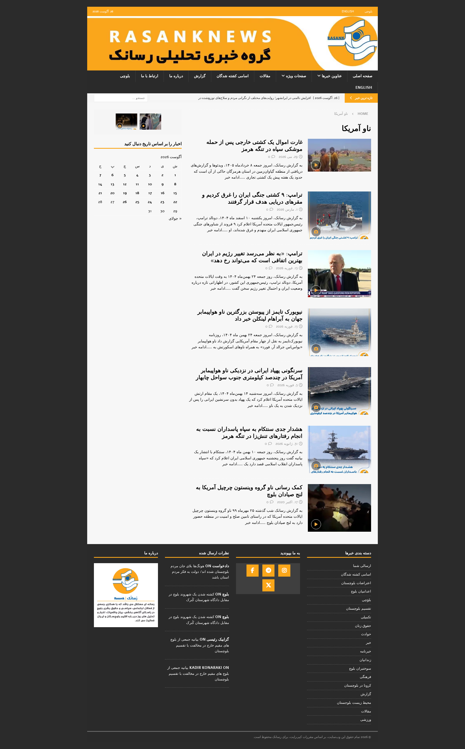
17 (150, 193)
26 (125, 201)
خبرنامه (365, 651)
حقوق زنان (363, 625)
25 (137, 201)
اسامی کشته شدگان (233, 76)
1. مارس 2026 (287, 209)
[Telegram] (268, 571)
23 (162, 201)
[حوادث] (339, 155)
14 (100, 184)
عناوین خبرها (332, 76)
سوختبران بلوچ (360, 668)
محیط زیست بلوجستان (354, 702)
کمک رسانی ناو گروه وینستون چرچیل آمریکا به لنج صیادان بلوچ (249, 491)
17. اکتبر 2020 (287, 502)
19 (125, 193)
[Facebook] (252, 571)
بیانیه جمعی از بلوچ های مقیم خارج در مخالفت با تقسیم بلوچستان (199, 645)
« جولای (175, 218)
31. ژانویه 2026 (287, 443)
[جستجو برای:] (121, 97)
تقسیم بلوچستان (358, 608)
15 (175, 193)
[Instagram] (284, 571)
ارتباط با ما (149, 76)
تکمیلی (366, 617)
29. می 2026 (288, 156)
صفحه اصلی (362, 76)
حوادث (366, 634)
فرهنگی (365, 677)
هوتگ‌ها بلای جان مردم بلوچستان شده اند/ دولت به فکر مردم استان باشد (200, 572)
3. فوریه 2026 (287, 385)
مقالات (265, 76)
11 (137, 184)
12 (124, 184)
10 (150, 184)
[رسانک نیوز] (232, 67)
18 (137, 193)
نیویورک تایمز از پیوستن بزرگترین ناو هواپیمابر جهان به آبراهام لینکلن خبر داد (250, 315)
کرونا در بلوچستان (357, 685)
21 (100, 193)
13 (112, 184)
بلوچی (368, 11)
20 (112, 193)
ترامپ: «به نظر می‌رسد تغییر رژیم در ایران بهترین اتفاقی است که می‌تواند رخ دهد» (252, 257)
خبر (368, 642)
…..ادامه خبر (235, 177)
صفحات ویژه (296, 76)
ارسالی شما (362, 565)
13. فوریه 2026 (287, 268)
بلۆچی (366, 600)
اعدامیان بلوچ (361, 591)
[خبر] (339, 508)
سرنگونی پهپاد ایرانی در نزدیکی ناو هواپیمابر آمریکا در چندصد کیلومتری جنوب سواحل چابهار (249, 374)
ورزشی (365, 719)
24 (150, 201)
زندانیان (365, 660)
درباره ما (176, 76)
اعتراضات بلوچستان (356, 583)
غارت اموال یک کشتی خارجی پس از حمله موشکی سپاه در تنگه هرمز (254, 146)
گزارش (200, 76)
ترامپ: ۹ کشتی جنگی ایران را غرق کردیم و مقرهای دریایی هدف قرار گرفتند (252, 198)
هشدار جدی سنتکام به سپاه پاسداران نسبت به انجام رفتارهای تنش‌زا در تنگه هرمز (249, 432)
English (348, 11)
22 (175, 201)
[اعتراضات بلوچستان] (339, 215)
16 (162, 193)
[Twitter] (268, 585)
